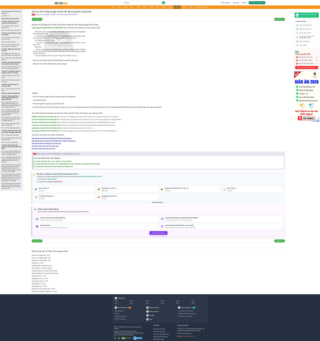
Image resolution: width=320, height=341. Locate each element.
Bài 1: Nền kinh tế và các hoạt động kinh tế (10, 26)
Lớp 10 (177, 7)
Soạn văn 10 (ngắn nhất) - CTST (41, 258)
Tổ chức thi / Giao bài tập (185, 316)
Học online (226, 3)
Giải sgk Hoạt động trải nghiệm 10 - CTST (44, 291)
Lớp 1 (119, 7)
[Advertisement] (158, 79)
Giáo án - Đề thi (202, 7)
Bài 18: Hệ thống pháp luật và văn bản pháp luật (11, 138)
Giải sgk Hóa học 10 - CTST (40, 278)
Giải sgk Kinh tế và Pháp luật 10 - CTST (43, 289)
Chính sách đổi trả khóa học (161, 334)
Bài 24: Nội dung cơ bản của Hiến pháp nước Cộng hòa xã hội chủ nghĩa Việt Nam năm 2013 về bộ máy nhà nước (11, 185)
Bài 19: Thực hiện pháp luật (9, 142)
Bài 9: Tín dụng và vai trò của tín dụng (11, 76)
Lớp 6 (151, 7)
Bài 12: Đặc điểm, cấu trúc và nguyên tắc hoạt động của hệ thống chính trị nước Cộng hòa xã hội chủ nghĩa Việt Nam (11, 104)
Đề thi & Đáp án (119, 311)
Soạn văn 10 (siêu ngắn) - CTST (41, 260)
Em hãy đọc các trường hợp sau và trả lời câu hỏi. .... (63, 128)
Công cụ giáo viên (257, 3)
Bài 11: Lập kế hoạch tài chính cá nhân (11, 89)
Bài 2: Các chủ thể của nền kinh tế (11, 30)
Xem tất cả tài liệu (157, 202)
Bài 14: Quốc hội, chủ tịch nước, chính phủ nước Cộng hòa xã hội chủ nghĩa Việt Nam (11, 118)
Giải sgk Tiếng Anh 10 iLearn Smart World (45, 271)
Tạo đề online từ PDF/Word (185, 311)
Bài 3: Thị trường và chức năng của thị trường (10, 38)
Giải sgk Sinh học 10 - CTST (40, 281)
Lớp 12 (191, 7)
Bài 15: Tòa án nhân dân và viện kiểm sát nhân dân (11, 124)
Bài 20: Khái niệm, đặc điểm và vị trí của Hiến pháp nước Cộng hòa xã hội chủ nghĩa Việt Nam (11, 152)
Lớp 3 (132, 7)
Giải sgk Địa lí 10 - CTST (39, 284)
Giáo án (117, 313)
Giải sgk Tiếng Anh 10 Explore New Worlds (45, 273)
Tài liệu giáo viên (124, 307)
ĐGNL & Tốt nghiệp (120, 319)
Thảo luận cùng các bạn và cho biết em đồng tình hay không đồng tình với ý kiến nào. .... (74, 125)
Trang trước (37, 19)
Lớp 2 (125, 7)
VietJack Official (51, 179)
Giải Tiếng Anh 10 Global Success (42, 265)
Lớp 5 (145, 7)
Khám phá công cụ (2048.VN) (306, 67)
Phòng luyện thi (154, 311)
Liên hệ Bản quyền (158, 339)
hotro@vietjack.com (188, 336)
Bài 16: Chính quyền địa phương (11, 128)
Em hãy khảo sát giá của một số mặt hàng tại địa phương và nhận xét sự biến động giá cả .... (75, 131)
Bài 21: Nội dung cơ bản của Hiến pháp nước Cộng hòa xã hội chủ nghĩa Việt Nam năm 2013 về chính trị (11, 159)
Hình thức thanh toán (159, 331)
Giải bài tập (121, 298)
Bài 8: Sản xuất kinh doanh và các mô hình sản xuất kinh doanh (11, 67)
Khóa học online (154, 307)
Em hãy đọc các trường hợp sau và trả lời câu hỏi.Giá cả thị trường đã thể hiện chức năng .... (74, 122)
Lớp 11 (184, 7)
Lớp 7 (157, 7)
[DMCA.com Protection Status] (126, 338)
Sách (245, 3)
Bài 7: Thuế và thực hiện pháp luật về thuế (11, 58)
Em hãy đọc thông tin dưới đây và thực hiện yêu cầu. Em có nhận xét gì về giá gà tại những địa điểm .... (77, 119)
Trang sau (279, 19)
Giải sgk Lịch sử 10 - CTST (39, 286)
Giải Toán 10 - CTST (37, 263)
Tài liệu (236, 3)
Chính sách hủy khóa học (160, 337)
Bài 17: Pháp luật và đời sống (10, 135)
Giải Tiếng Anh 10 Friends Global (42, 268)
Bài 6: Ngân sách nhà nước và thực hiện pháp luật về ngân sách (11, 54)
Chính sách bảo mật (159, 329)
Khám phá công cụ (159, 233)
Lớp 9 (170, 7)
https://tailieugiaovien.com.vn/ (91, 176)
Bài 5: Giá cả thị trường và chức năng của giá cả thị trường (11, 45)
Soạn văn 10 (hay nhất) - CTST (41, 255)
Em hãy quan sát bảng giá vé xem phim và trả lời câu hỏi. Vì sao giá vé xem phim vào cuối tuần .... (76, 117)
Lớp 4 (138, 7)
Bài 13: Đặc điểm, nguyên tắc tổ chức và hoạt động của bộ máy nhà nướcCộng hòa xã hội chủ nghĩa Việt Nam (11, 112)
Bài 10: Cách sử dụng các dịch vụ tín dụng (11, 80)
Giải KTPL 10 (5, 16)
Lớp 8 (164, 7)
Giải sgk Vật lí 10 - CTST (39, 276)
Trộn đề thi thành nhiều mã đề (186, 313)
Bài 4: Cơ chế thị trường (8, 42)
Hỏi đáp (151, 315)
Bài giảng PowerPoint (120, 316)
